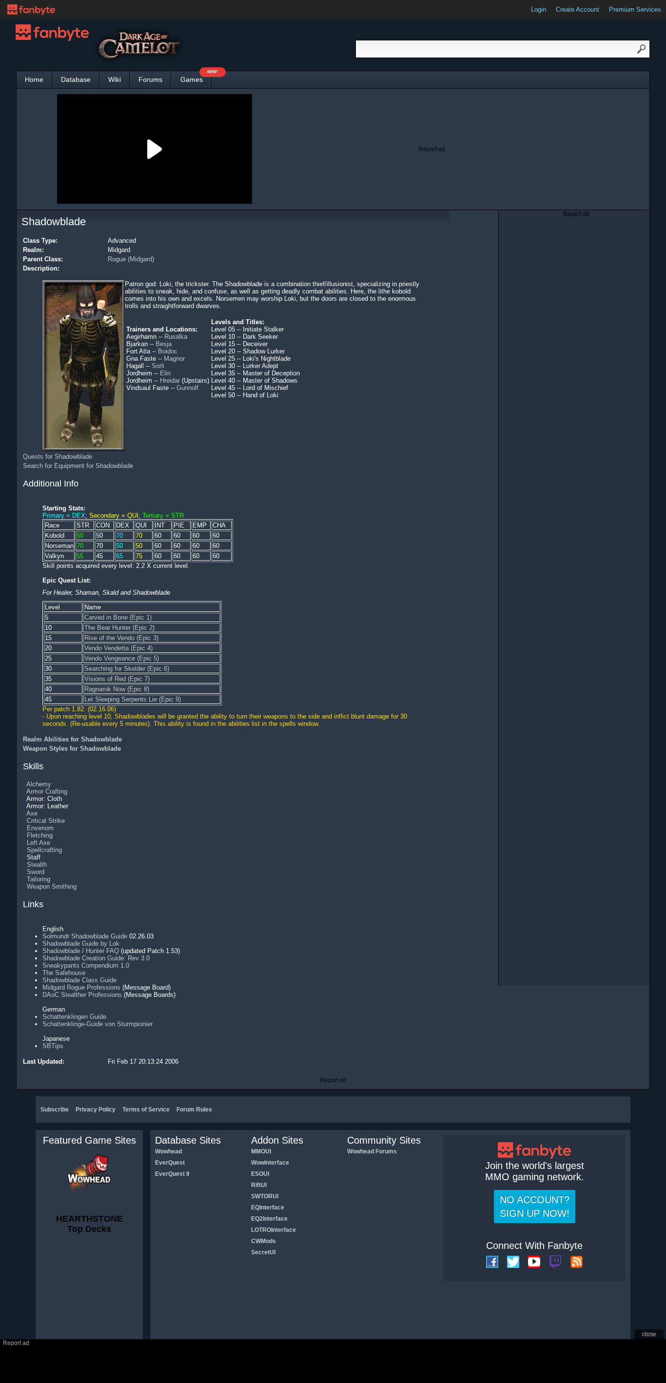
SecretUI (263, 1252)
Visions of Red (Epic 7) (117, 678)
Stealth (37, 864)
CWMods (263, 1241)
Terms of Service (146, 1109)
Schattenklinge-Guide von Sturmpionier (97, 1024)
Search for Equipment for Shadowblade (78, 465)
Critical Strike (46, 820)
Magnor (174, 358)
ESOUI (260, 1173)
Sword (35, 872)
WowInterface (270, 1162)
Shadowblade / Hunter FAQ (80, 950)
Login (538, 9)
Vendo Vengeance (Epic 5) (121, 658)
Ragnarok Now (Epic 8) (116, 689)
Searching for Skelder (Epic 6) (126, 668)
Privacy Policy (96, 1109)
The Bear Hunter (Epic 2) (119, 627)
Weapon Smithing (52, 886)
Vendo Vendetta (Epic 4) (118, 648)
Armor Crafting (46, 791)
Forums (150, 79)
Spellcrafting (44, 850)
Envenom (40, 828)
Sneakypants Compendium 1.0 (85, 965)
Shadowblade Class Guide (79, 980)
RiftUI (259, 1185)
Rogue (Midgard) (131, 259)
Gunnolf (187, 387)
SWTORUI (264, 1196)
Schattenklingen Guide (74, 1016)
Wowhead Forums (372, 1151)
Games (196, 77)
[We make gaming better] (31, 9)
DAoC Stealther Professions (82, 994)
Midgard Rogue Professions (81, 987)
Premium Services (635, 9)
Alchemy (38, 784)
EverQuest (170, 1162)
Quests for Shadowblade (57, 456)
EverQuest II (172, 1173)
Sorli (158, 366)
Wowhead (168, 1151)
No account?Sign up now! (534, 1206)
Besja (164, 344)
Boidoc (167, 351)
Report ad (432, 149)
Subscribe (54, 1109)
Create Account (577, 9)
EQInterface (267, 1207)
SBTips (52, 1046)
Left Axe (38, 842)
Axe (32, 813)
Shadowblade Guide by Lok (80, 943)
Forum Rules (194, 1109)
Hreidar (170, 380)
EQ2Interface (269, 1218)
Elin (165, 373)
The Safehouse (63, 972)
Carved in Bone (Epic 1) (118, 617)
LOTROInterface (273, 1230)
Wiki (114, 79)
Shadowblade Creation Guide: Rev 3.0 (96, 958)
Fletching (40, 835)
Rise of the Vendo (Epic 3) (121, 638)
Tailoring (38, 879)
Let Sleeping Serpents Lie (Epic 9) (132, 699)
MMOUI (261, 1151)
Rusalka (175, 336)
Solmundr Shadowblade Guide (84, 936)
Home (34, 79)
